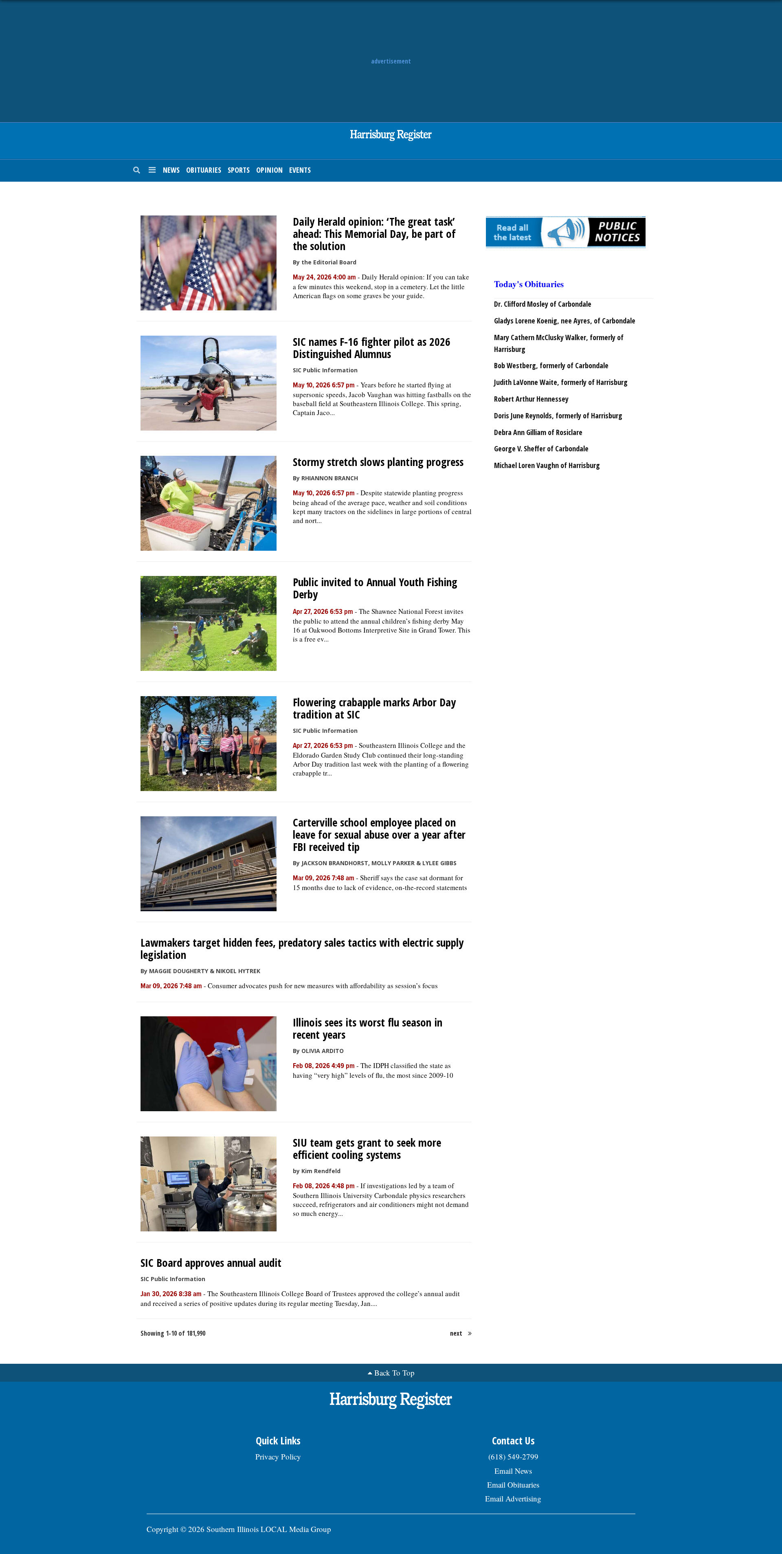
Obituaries (203, 170)
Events (300, 170)
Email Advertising (513, 1498)
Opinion (269, 170)
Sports (239, 170)
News (171, 170)
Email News (513, 1471)
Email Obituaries (513, 1484)
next (456, 1333)
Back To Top (394, 1372)
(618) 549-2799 (513, 1456)
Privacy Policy (278, 1456)
